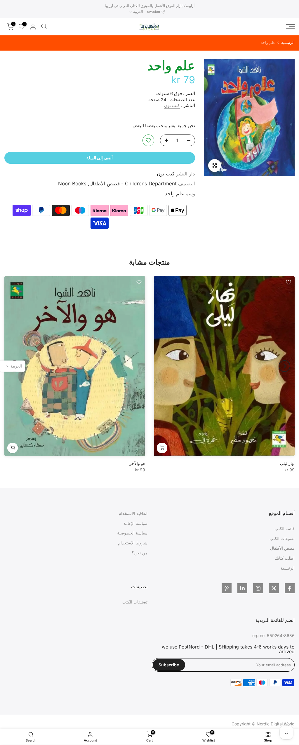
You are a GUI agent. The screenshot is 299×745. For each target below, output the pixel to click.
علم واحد (174, 193)
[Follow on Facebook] (290, 588)
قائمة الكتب (284, 528)
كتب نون (172, 105)
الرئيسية (288, 42)
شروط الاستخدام (132, 542)
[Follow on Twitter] (274, 588)
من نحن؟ (139, 552)
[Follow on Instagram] (258, 588)
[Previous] (284, 366)
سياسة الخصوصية (132, 532)
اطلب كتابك (284, 558)
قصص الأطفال (282, 548)
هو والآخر (137, 463)
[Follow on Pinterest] (227, 588)
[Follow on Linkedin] (242, 588)
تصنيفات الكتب (282, 538)
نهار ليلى (287, 463)
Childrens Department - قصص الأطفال (133, 184)
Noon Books (72, 184)
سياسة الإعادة (135, 523)
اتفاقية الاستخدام (133, 513)
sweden (153, 11)
